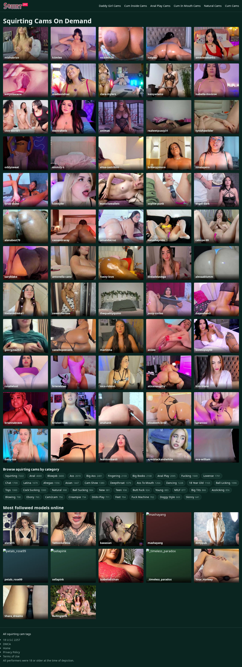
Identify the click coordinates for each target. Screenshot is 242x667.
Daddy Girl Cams (110, 6)
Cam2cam (54, 497)
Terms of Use (11, 656)
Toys (11, 490)
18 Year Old (199, 483)
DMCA (7, 644)
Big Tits (198, 490)
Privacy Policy (11, 652)
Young (161, 490)
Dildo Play (100, 497)
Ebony (32, 497)
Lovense (211, 476)
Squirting (14, 476)
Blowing (13, 497)
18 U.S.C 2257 (11, 640)
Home (6, 648)
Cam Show (94, 483)
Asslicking (221, 490)
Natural (59, 490)
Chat (11, 483)
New (104, 490)
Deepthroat (120, 483)
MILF (179, 490)
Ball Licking (226, 483)
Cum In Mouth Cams (187, 6)
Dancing (174, 483)
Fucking (189, 476)
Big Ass (94, 476)
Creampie (77, 497)
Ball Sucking (83, 490)
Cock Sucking (34, 490)
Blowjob (55, 476)
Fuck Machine (143, 497)
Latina (30, 483)
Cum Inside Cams (135, 6)
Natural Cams (213, 6)
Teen (121, 490)
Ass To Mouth (148, 483)
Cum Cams (232, 6)
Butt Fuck (141, 490)
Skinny (192, 497)
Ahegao (51, 483)
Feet (120, 497)
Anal (35, 476)
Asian (72, 483)
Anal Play (166, 476)
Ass (75, 476)
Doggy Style (170, 497)
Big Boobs (142, 476)
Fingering (117, 476)
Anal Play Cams (160, 6)
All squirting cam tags (17, 634)
